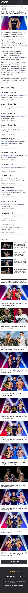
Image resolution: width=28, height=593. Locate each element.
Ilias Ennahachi (7, 72)
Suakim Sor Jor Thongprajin (8, 167)
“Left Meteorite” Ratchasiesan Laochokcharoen (13, 128)
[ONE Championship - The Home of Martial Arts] (4, 2)
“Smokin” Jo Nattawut (19, 57)
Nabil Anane (4, 116)
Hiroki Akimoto (22, 70)
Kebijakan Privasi (9, 585)
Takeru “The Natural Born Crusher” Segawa (12, 190)
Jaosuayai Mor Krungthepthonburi (9, 179)
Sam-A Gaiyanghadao (6, 141)
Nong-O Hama (14, 70)
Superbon (17, 53)
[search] (20, 2)
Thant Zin (12, 68)
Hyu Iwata (3, 227)
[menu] (25, 2)
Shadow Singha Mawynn (7, 155)
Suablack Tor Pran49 (13, 130)
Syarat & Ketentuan (18, 585)
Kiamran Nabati (5, 107)
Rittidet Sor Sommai (6, 216)
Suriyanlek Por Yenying (7, 180)
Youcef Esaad (17, 227)
